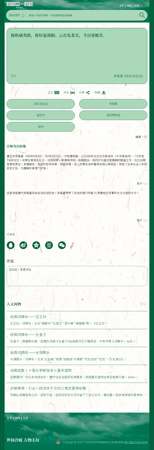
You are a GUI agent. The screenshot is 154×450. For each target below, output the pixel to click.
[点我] (144, 5)
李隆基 (113, 103)
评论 (66, 92)
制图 (97, 92)
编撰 (129, 5)
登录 (121, 5)
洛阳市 (40, 115)
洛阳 (41, 126)
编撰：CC (141, 137)
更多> (143, 304)
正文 (50, 92)
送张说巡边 (41, 103)
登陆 (11, 269)
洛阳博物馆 (113, 115)
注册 (136, 5)
